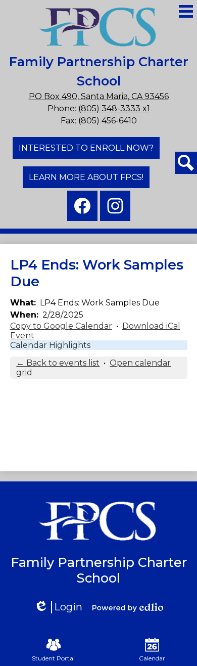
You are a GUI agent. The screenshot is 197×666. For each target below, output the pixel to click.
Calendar (152, 658)
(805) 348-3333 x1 (114, 108)
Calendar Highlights (50, 345)
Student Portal (53, 658)
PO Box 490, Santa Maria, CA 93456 (99, 96)
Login (61, 607)
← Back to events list (58, 363)
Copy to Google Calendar (61, 326)
